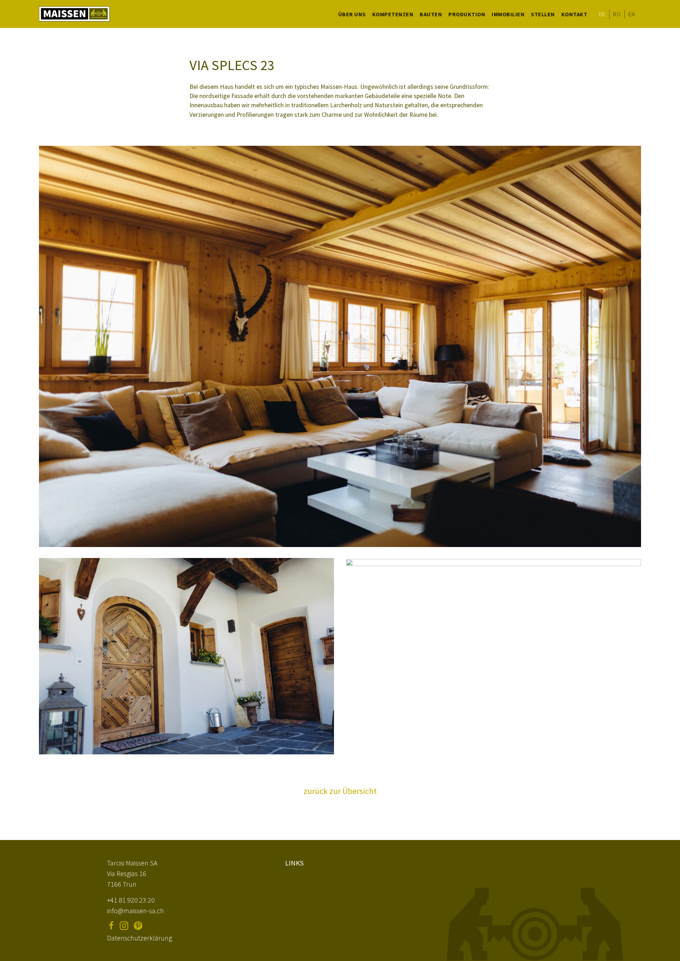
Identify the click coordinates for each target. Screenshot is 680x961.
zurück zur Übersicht (340, 791)
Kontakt (574, 14)
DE (602, 14)
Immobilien (508, 14)
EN (631, 14)
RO (616, 14)
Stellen (543, 14)
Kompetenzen (393, 14)
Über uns (352, 14)
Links (294, 862)
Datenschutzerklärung (139, 937)
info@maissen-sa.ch (135, 910)
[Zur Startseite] (74, 14)
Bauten (431, 14)
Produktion (466, 14)
